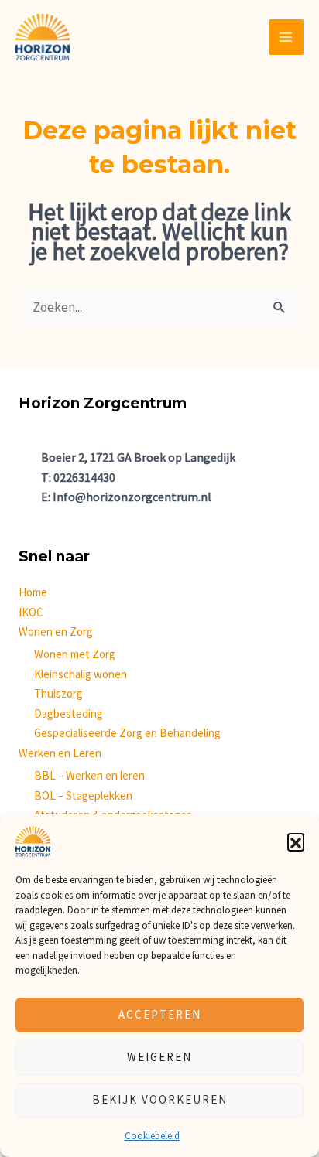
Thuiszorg (58, 693)
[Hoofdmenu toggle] (286, 37)
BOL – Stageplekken (83, 795)
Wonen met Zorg (74, 654)
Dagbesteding (68, 713)
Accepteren (159, 1014)
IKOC (31, 612)
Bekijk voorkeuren (160, 1099)
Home (33, 592)
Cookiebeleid (152, 1135)
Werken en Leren (60, 753)
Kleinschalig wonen (80, 674)
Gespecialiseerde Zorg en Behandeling (127, 732)
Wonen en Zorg (56, 631)
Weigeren (159, 1056)
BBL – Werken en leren (89, 775)
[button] (296, 841)
